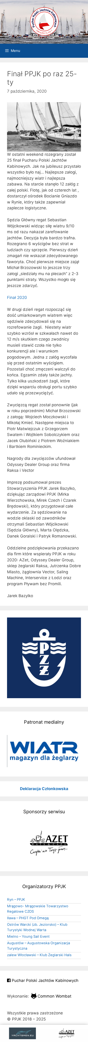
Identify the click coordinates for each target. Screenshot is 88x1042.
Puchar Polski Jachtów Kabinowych (44, 980)
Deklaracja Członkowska (44, 788)
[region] (44, 751)
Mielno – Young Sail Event (28, 936)
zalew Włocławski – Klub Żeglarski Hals (39, 955)
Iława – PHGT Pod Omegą (28, 918)
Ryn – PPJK (16, 899)
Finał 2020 (17, 297)
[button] (44, 751)
